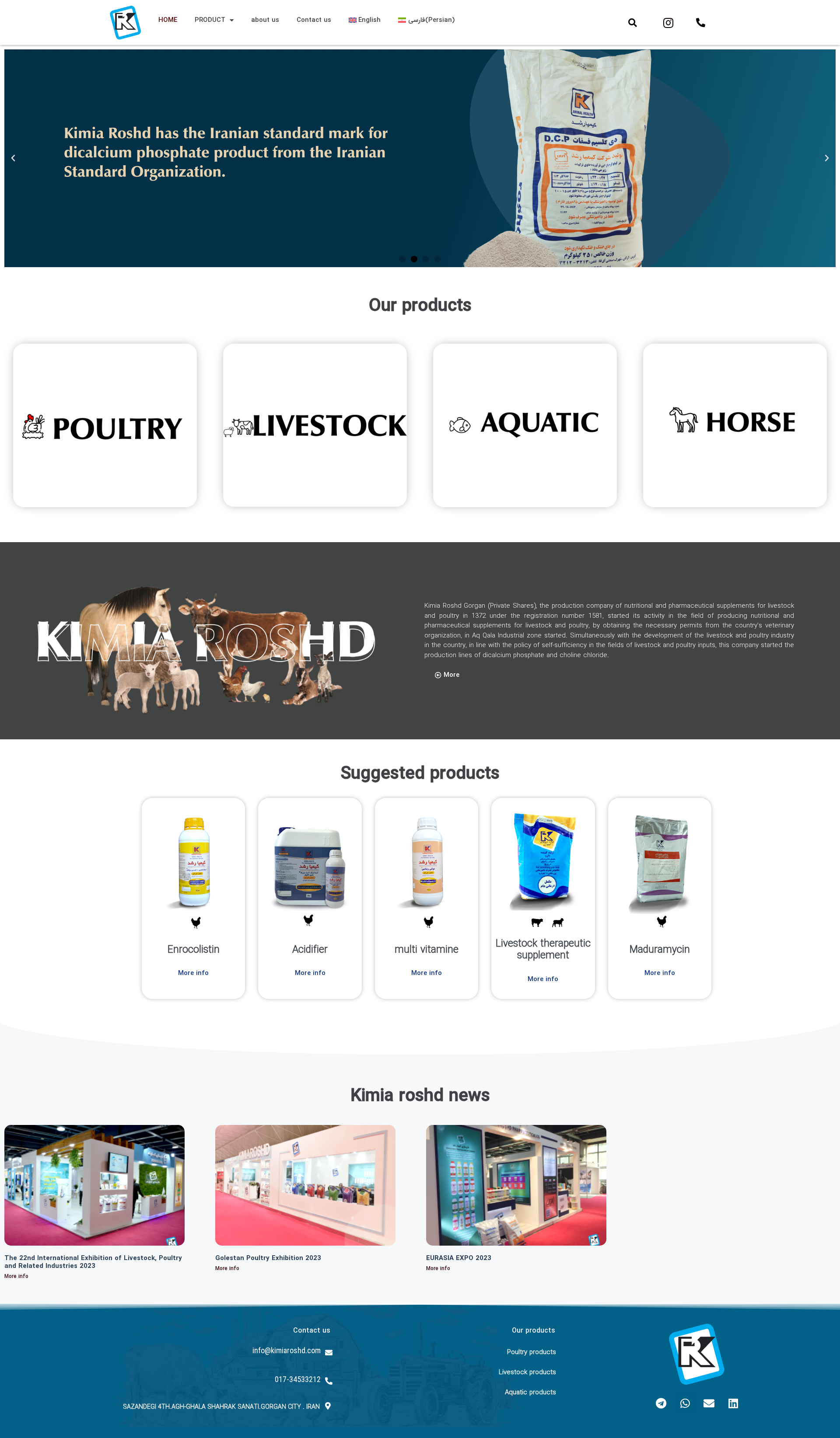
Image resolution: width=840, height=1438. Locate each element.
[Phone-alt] (701, 23)
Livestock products (527, 1372)
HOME (167, 20)
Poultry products (531, 1352)
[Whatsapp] (685, 1403)
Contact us (314, 20)
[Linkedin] (733, 1403)
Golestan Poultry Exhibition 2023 (268, 1258)
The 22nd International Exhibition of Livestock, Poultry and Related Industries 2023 (93, 1262)
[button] (632, 23)
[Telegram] (661, 1403)
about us (265, 20)
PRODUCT (210, 20)
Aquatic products (530, 1392)
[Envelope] (709, 1403)
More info (16, 1276)
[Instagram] (668, 22)
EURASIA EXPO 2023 (458, 1258)
